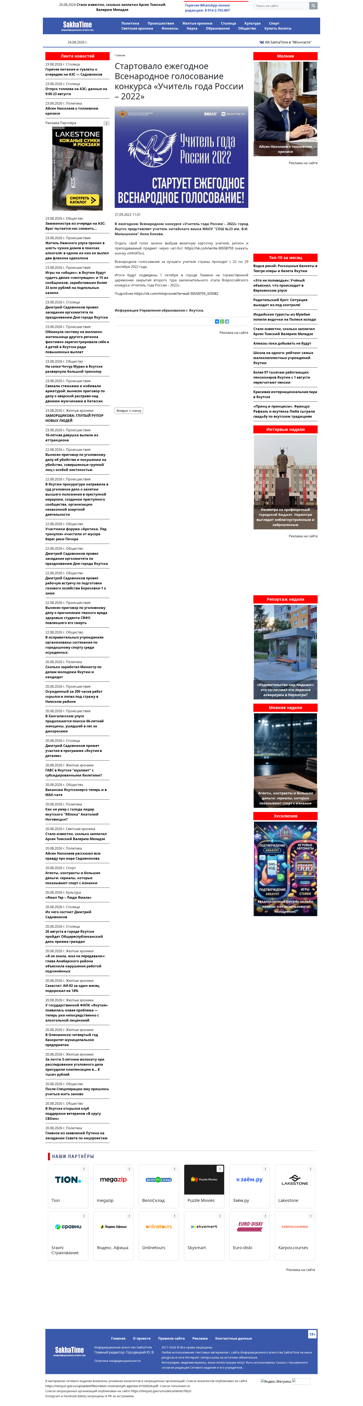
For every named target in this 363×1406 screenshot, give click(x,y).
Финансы (170, 28)
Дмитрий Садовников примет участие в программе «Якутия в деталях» (73, 750)
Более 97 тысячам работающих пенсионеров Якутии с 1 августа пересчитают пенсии (281, 377)
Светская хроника (137, 28)
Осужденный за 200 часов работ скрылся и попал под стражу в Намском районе (74, 696)
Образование (218, 28)
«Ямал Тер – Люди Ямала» (68, 897)
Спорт (274, 23)
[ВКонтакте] (217, 321)
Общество (247, 28)
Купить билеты (278, 28)
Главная (118, 1338)
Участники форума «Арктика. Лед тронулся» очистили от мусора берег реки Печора (76, 534)
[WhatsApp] (222, 321)
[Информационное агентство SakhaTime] (77, 24)
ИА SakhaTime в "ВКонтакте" (288, 42)
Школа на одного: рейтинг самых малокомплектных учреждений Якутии (283, 357)
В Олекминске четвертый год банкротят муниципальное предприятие (71, 1039)
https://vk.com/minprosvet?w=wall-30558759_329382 (176, 293)
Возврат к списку (129, 411)
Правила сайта (171, 1338)
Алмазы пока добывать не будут (282, 343)
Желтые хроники (197, 23)
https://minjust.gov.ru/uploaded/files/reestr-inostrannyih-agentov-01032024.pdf (101, 1386)
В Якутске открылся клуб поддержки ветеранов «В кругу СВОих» (73, 1113)
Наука (192, 28)
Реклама (200, 1338)
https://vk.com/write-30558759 (209, 248)
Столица (228, 23)
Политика (130, 23)
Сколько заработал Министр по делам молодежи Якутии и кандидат (73, 672)
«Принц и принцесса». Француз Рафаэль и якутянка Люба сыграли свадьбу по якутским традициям (284, 411)
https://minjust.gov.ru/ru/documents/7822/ (161, 1391)
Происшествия (161, 23)
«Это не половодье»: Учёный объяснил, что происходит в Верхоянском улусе (279, 285)
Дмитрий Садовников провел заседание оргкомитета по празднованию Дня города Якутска (76, 312)
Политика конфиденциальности (117, 1361)
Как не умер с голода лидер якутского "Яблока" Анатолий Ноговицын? (72, 814)
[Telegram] (227, 321)
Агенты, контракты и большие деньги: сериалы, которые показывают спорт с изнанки (72, 878)
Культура (253, 23)
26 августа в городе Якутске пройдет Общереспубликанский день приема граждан (74, 936)
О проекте (142, 1338)
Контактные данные (233, 1338)
